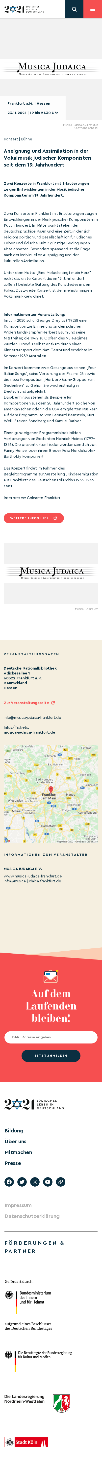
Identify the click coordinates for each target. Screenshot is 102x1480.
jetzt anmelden (51, 1055)
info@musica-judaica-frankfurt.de (32, 881)
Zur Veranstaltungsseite (26, 703)
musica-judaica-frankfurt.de (29, 732)
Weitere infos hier (29, 518)
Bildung (13, 1130)
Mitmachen (18, 1152)
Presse (12, 1163)
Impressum (18, 1205)
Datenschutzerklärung (32, 1216)
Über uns (15, 1141)
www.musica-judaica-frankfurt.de (33, 876)
